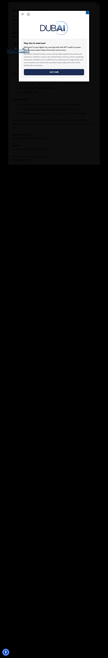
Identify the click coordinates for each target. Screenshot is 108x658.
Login (11, 48)
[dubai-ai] (87, 12)
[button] (6, 652)
